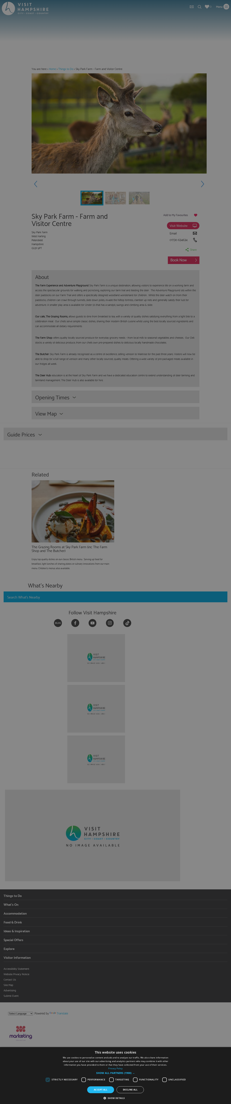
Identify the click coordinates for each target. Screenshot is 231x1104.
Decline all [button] (130, 1089)
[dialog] (115, 1075)
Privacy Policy (115, 1068)
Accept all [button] (100, 1089)
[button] (115, 1073)
